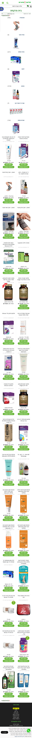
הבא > (3, 15)
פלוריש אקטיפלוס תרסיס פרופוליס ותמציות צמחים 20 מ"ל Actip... (8, 420)
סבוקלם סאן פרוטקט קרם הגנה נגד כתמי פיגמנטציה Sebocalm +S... (8, 526)
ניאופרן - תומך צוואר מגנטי (8, 207)
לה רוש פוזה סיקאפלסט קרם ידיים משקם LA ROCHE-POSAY (8, 138)
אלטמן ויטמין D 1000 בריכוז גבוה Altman (23, 420)
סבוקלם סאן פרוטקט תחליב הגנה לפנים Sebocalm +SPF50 (23, 491)
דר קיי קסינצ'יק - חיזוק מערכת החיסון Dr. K (23, 173)
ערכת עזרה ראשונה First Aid (23, 596)
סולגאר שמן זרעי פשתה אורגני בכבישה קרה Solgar (23, 278)
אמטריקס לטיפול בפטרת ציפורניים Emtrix (23, 137)
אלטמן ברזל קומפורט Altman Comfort (8, 384)
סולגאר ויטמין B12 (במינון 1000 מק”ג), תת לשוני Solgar (8, 279)
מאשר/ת (4, 732)
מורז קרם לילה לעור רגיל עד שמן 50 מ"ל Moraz (8, 596)
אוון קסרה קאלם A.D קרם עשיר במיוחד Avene (23, 314)
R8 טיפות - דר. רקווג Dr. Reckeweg (23, 455)
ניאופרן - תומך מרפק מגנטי (23, 207)
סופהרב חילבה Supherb (23, 243)
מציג (13, 13)
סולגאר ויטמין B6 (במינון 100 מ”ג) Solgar (23, 384)
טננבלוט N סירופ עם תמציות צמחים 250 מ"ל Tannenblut (8, 667)
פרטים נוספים (23, 167)
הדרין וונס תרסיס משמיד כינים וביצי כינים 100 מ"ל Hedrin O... (8, 350)
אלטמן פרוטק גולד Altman (8, 313)
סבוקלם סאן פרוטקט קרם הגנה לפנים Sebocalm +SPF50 (23, 526)
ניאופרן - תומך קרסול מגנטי (8, 172)
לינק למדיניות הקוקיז (19, 736)
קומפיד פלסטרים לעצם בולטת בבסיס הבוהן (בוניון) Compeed (23, 562)
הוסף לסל (24, 164)
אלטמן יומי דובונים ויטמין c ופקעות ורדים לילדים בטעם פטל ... (23, 632)
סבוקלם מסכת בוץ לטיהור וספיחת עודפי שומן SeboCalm (23, 350)
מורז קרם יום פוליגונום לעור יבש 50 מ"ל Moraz (8, 631)
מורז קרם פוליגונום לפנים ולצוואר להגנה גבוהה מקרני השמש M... (23, 667)
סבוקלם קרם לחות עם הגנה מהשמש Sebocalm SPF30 (8, 455)
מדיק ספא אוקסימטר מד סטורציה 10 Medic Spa (8, 561)
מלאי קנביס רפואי (17, 6)
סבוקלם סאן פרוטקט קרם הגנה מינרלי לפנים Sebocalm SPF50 (8, 491)
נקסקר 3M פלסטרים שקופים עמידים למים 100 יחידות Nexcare (8, 244)
